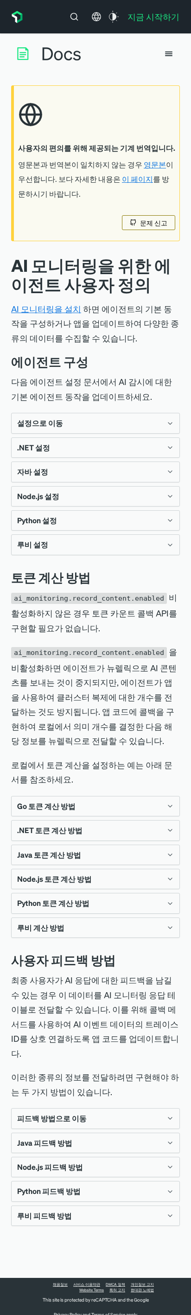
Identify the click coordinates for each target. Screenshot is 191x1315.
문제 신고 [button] (153, 222)
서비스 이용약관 (86, 1284)
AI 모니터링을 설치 (46, 308)
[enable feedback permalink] (122, 960)
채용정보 (60, 1284)
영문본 (155, 164)
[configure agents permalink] (95, 361)
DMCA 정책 (115, 1284)
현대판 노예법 (142, 1290)
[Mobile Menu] (169, 54)
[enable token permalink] (97, 577)
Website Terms (91, 1290)
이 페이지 (137, 179)
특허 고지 (117, 1290)
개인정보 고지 (142, 1284)
